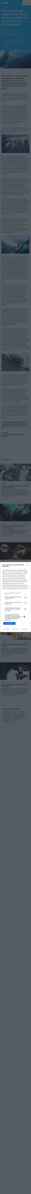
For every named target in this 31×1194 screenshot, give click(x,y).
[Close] (27, 565)
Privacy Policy (24, 629)
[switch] (25, 597)
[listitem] (15, 593)
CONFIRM (9, 623)
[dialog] (15, 597)
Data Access (15, 629)
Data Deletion (6, 629)
